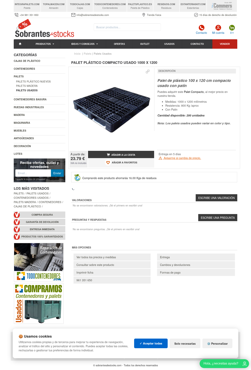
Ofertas (119, 44)
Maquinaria (22, 123)
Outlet (144, 44)
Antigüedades (24, 138)
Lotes (18, 154)
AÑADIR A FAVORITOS (124, 162)
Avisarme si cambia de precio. (182, 158)
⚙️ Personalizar (217, 343)
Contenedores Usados (31, 198)
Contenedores (24, 69)
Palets (19, 76)
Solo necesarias (185, 343)
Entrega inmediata (42, 229)
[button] (148, 71)
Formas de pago (170, 272)
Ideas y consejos (83, 44)
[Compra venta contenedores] (39, 303)
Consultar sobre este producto (95, 265)
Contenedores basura (30, 99)
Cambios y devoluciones (175, 265)
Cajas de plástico (27, 61)
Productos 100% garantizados (42, 236)
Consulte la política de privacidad (30, 179)
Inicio (77, 53)
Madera (19, 115)
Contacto (201, 33)
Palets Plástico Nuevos (33, 81)
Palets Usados (37, 193)
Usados (169, 44)
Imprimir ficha (84, 272)
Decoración (22, 146)
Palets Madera (27, 86)
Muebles (20, 130)
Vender (225, 44)
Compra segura (42, 214)
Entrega (165, 257)
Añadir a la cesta (123, 155)
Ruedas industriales (29, 107)
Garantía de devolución (42, 222)
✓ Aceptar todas (151, 343)
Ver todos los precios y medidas (96, 257)
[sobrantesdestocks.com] (44, 28)
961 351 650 (84, 280)
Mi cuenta (218, 33)
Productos (43, 44)
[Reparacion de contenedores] (39, 262)
